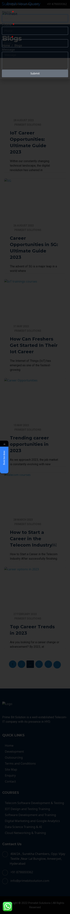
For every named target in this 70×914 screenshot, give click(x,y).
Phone (7, 24)
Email (6, 37)
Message (8, 49)
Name (7, 12)
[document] (35, 457)
